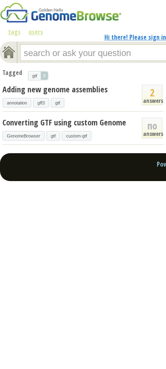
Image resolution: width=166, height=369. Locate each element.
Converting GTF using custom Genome (64, 122)
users (36, 31)
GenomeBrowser (23, 135)
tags (14, 31)
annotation (17, 102)
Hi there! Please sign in (135, 37)
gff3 (41, 102)
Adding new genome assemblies (55, 89)
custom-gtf (76, 135)
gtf (57, 102)
